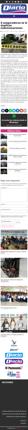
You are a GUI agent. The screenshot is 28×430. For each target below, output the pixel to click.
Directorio (23, 421)
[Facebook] (7, 2)
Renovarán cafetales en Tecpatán (17, 148)
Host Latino (18, 428)
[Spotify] (18, 2)
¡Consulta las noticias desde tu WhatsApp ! (14, 121)
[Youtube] (15, 2)
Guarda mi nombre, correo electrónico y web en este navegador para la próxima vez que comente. (14, 216)
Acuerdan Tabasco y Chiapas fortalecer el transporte (12, 335)
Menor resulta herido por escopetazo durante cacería (17, 135)
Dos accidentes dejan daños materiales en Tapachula (17, 163)
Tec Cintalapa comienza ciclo (9, 308)
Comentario (4, 187)
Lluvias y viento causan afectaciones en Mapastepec (17, 170)
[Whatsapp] (21, 2)
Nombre (3, 204)
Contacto (23, 423)
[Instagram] (12, 2)
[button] (14, 16)
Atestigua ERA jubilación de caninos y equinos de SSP (13, 252)
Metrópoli (22, 31)
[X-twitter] (9, 2)
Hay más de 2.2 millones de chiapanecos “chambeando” (12, 280)
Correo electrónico (6, 209)
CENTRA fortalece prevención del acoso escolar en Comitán (17, 156)
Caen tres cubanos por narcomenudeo (18, 141)
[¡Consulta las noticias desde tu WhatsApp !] (14, 116)
